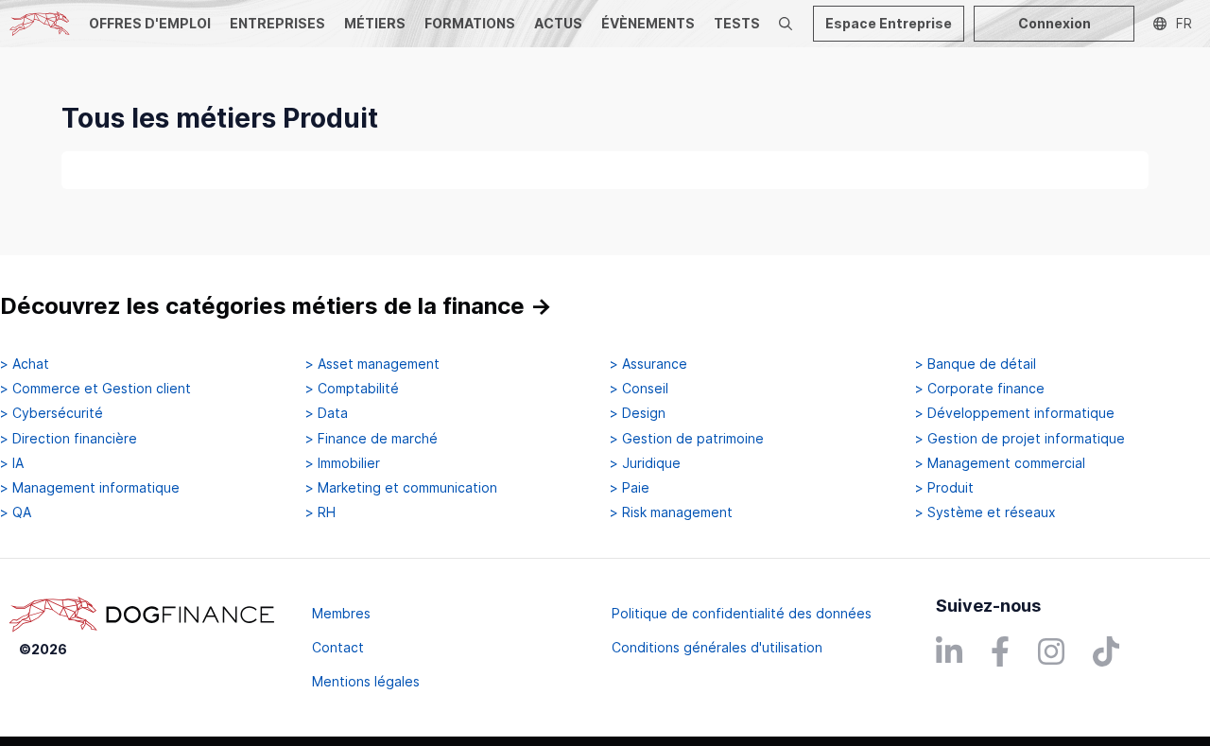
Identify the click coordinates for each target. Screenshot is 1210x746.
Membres (341, 613)
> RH (320, 512)
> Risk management (671, 512)
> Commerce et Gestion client (95, 388)
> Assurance (648, 364)
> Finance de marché (371, 438)
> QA (15, 512)
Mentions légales (366, 681)
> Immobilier (342, 463)
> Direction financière (68, 438)
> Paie (629, 487)
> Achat (24, 364)
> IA (12, 463)
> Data (326, 413)
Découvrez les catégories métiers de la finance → (276, 306)
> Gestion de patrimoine (687, 438)
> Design (638, 413)
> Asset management (372, 364)
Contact (338, 647)
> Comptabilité (352, 388)
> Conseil (639, 388)
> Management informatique (90, 487)
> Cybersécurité (51, 413)
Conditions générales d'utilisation (717, 647)
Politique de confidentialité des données (742, 613)
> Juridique (645, 463)
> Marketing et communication (401, 487)
